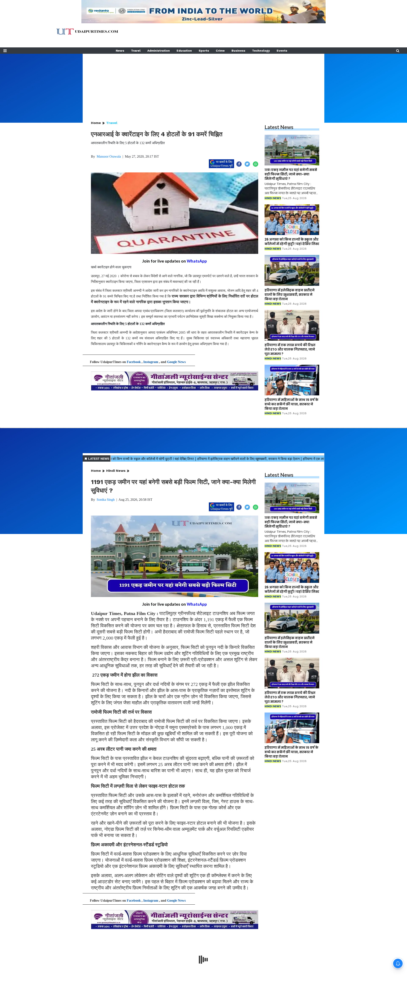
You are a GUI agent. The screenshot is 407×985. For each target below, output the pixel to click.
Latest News (279, 127)
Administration (158, 50)
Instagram (150, 362)
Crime (220, 50)
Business (238, 50)
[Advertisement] (203, 83)
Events (282, 50)
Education (184, 50)
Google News (176, 362)
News (120, 50)
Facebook (134, 362)
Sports (204, 50)
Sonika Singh (106, 499)
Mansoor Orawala (109, 156)
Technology (261, 50)
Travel (136, 50)
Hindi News (115, 471)
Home (96, 123)
